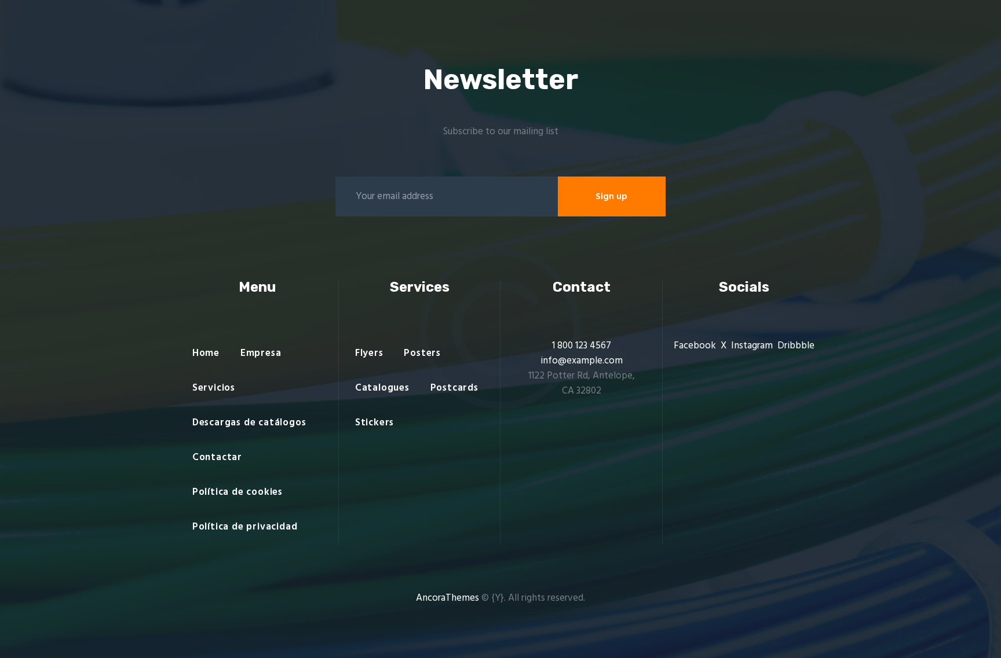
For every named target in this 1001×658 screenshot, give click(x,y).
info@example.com (581, 361)
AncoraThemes (447, 598)
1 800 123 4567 (581, 346)
